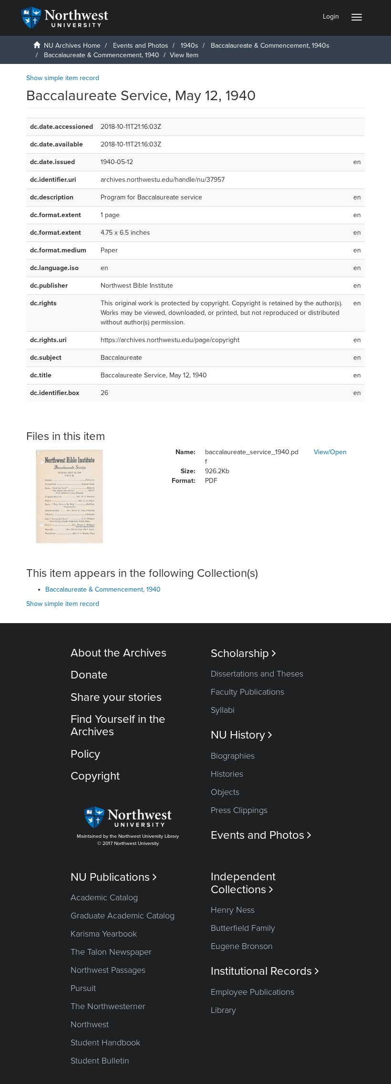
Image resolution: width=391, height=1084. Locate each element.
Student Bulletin (100, 1060)
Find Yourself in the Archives (118, 725)
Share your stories (116, 697)
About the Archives (118, 653)
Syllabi (223, 710)
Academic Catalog (104, 897)
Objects (225, 792)
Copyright (95, 776)
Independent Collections (243, 883)
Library (223, 1010)
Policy (85, 754)
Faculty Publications (247, 692)
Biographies (233, 755)
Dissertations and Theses (257, 673)
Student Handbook (105, 1042)
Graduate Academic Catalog (123, 915)
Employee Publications (252, 992)
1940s (189, 46)
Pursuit (83, 988)
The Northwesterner (108, 1006)
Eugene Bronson (242, 946)
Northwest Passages (108, 970)
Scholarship (243, 653)
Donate (89, 675)
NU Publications (114, 877)
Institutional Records (265, 971)
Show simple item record (62, 78)
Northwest (90, 1024)
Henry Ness (233, 910)
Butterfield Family (243, 928)
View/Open (330, 452)
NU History (241, 735)
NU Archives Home (72, 46)
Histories (227, 774)
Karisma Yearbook (104, 933)
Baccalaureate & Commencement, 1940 (101, 55)
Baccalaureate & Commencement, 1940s (270, 46)
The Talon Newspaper (111, 952)
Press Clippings (239, 810)
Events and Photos (140, 46)
